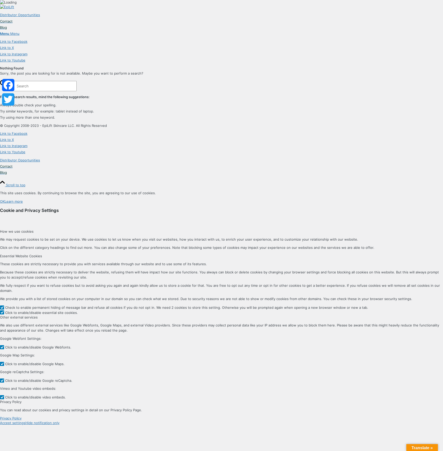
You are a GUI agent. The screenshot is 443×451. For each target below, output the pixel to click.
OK (2, 201)
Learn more (14, 201)
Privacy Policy (11, 418)
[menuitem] (221, 15)
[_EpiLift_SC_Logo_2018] (7, 7)
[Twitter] (8, 99)
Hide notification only (42, 423)
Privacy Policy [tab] (11, 402)
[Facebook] (8, 85)
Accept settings (12, 423)
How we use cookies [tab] (17, 231)
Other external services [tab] (19, 317)
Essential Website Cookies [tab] (21, 256)
